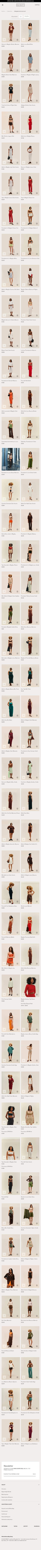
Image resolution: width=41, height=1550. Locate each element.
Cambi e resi (4, 1514)
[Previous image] (3, 31)
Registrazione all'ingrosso (7, 1497)
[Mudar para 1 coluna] (20, 16)
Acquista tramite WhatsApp (8, 1508)
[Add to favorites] (17, 39)
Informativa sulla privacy (7, 1519)
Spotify (25, 1526)
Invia (34, 1474)
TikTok (15, 1526)
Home (3, 11)
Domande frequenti (6, 1516)
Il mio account (5, 1511)
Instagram (4, 1526)
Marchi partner (5, 1494)
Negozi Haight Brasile (6, 1491)
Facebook (36, 1526)
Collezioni (9, 11)
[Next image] (18, 31)
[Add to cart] (4, 39)
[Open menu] (3, 5)
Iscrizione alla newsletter (7, 1499)
